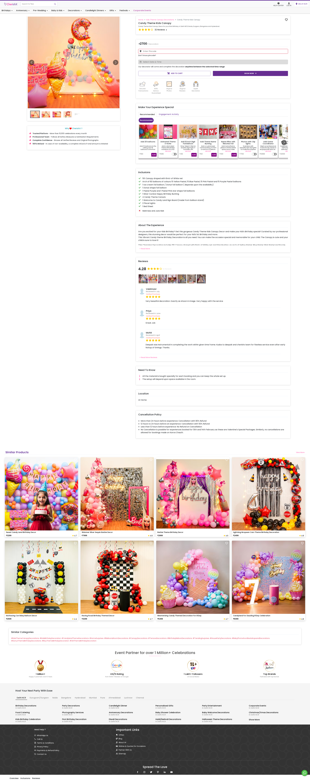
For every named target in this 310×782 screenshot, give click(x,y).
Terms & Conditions (45, 743)
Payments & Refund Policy (48, 750)
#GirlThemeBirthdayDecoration (83, 641)
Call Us (40, 739)
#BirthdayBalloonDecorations (179, 638)
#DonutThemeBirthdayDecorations (26, 641)
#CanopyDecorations (138, 638)
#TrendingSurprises (201, 638)
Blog (120, 738)
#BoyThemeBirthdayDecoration (55, 641)
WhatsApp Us (42, 735)
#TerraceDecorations (157, 638)
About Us (122, 742)
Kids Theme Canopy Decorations (160, 20)
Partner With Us (125, 750)
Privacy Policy (42, 746)
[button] (37, 4)
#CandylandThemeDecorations (75, 638)
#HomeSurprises (96, 638)
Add (154, 154)
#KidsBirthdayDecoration (50, 638)
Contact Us (41, 754)
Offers (121, 735)
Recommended (146, 120)
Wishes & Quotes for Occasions (132, 746)
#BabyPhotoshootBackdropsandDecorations (251, 638)
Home (140, 20)
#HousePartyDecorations (220, 638)
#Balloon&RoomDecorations (116, 638)
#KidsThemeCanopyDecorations (25, 638)
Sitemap (122, 753)
